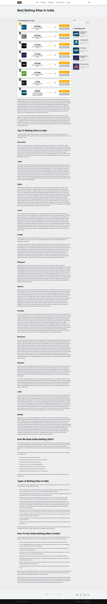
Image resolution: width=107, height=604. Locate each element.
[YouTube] (84, 594)
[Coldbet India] (24, 94)
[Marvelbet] (24, 85)
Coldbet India (83, 48)
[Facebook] (77, 594)
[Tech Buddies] (19, 2)
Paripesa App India (84, 64)
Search (74, 20)
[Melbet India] (24, 38)
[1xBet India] (24, 29)
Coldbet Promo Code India (83, 32)
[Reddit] (88, 594)
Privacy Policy (78, 601)
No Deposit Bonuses (60, 2)
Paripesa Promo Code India (84, 56)
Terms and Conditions (86, 601)
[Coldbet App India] (76, 45)
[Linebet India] (24, 75)
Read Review (65, 28)
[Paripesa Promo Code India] (76, 61)
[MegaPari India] (24, 66)
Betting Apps (51, 2)
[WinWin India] (24, 48)
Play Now (65, 25)
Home (37, 2)
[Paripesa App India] (76, 69)
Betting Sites (43, 2)
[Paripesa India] (24, 57)
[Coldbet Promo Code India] (76, 37)
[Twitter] (80, 594)
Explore (68, 2)
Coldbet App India (84, 40)
